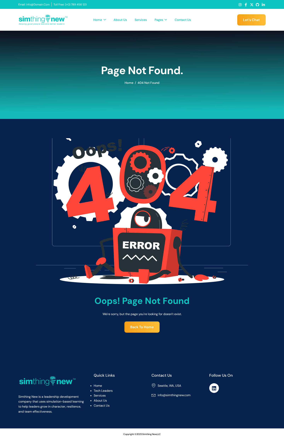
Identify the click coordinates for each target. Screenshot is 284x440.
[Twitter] (251, 4)
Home (97, 20)
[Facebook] (245, 4)
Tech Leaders (103, 391)
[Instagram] (240, 4)
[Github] (257, 4)
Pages (159, 20)
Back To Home (142, 327)
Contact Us (183, 20)
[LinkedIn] (263, 4)
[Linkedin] (214, 388)
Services (141, 20)
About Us (120, 20)
